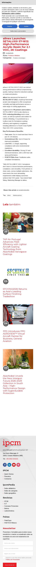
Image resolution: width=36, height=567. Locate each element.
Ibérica (6, 508)
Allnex (9, 195)
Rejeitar (9, 26)
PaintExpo (7, 520)
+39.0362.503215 (12, 459)
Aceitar (26, 26)
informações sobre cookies (11, 13)
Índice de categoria (10, 491)
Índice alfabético (9, 488)
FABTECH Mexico (10, 523)
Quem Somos (9, 474)
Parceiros (7, 476)
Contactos (7, 479)
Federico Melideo (14, 55)
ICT (5, 504)
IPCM (6, 501)
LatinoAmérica (9, 511)
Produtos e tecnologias (19, 58)
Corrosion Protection (11, 506)
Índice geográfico (10, 493)
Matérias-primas (17, 195)
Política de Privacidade (13, 559)
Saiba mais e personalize (18, 31)
